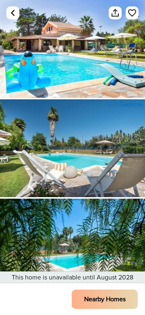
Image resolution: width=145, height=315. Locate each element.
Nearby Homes (105, 299)
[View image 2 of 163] (72, 148)
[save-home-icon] (128, 12)
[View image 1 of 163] (72, 49)
